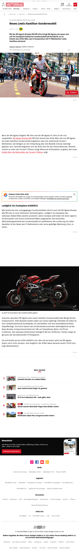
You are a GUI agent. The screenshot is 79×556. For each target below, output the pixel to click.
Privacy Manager (55, 499)
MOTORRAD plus (68, 483)
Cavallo (45, 542)
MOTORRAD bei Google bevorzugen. (58, 199)
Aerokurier (6, 542)
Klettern (61, 542)
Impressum (13, 499)
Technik (43, 8)
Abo (34, 1)
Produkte (43, 1)
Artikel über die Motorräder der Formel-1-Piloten (22, 152)
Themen (72, 499)
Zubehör (35, 8)
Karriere (65, 499)
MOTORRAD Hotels (10, 483)
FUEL (48, 516)
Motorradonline (25, 548)
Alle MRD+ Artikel (7, 8)
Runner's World (52, 548)
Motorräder (16, 8)
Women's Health (64, 548)
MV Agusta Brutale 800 (22, 138)
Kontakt (5, 499)
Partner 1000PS (61, 472)
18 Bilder (73, 93)
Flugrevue (53, 542)
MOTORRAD (23, 516)
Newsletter (22, 483)
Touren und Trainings (20, 472)
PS (29, 516)
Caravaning (37, 542)
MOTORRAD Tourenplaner (52, 483)
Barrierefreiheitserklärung (39, 505)
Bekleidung (26, 8)
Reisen (48, 8)
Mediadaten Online (35, 472)
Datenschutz (44, 499)
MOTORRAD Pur (21, 488)
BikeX (30, 542)
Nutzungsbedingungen (31, 499)
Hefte (38, 1)
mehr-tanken (70, 542)
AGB (20, 499)
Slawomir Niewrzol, (15, 47)
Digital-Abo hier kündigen (37, 488)
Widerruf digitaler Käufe (54, 488)
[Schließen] (74, 194)
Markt (75, 8)
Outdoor (34, 548)
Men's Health (13, 548)
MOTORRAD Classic (38, 516)
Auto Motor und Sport (19, 542)
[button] (39, 75)
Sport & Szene (66, 8)
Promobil (42, 548)
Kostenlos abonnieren (11, 451)
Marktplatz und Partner (35, 483)
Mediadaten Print (48, 472)
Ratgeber (56, 8)
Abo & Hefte (56, 516)
